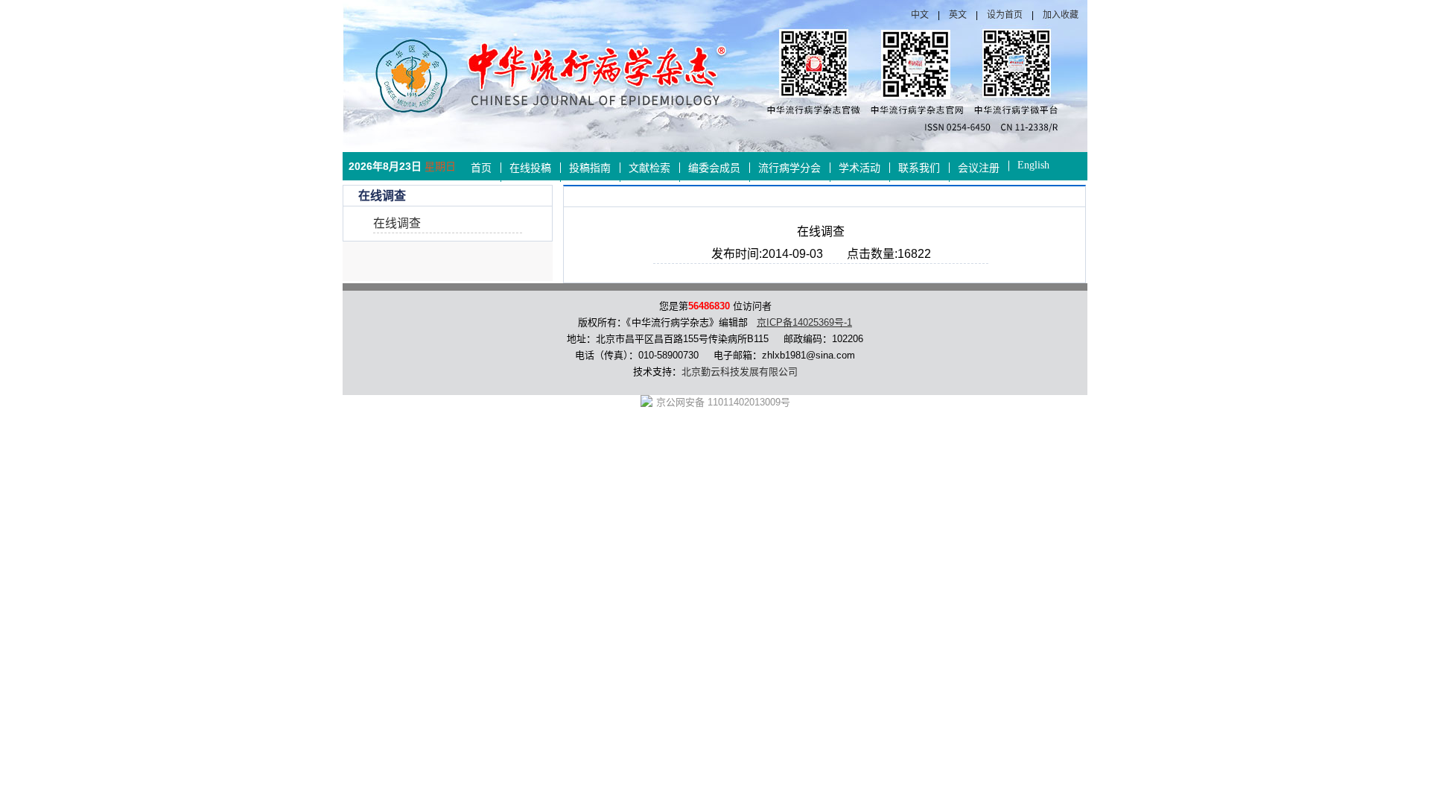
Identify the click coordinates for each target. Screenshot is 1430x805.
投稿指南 (590, 168)
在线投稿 (530, 168)
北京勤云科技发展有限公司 (739, 371)
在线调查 (397, 223)
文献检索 (649, 168)
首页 (481, 168)
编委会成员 (714, 168)
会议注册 (979, 168)
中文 (920, 15)
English (1033, 165)
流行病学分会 (789, 168)
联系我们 (919, 168)
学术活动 (859, 168)
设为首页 (1005, 15)
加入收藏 (1060, 15)
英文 (958, 15)
